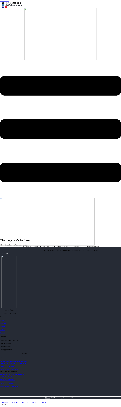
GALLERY (86, 251)
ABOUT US (37, 246)
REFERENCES (76, 246)
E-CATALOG (76, 251)
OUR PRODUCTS (49, 246)
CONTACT (95, 251)
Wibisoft (47, 398)
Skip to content (4, 1)
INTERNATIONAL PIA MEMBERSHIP (57, 251)
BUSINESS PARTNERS (91, 246)
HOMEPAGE (27, 246)
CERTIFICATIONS (63, 246)
